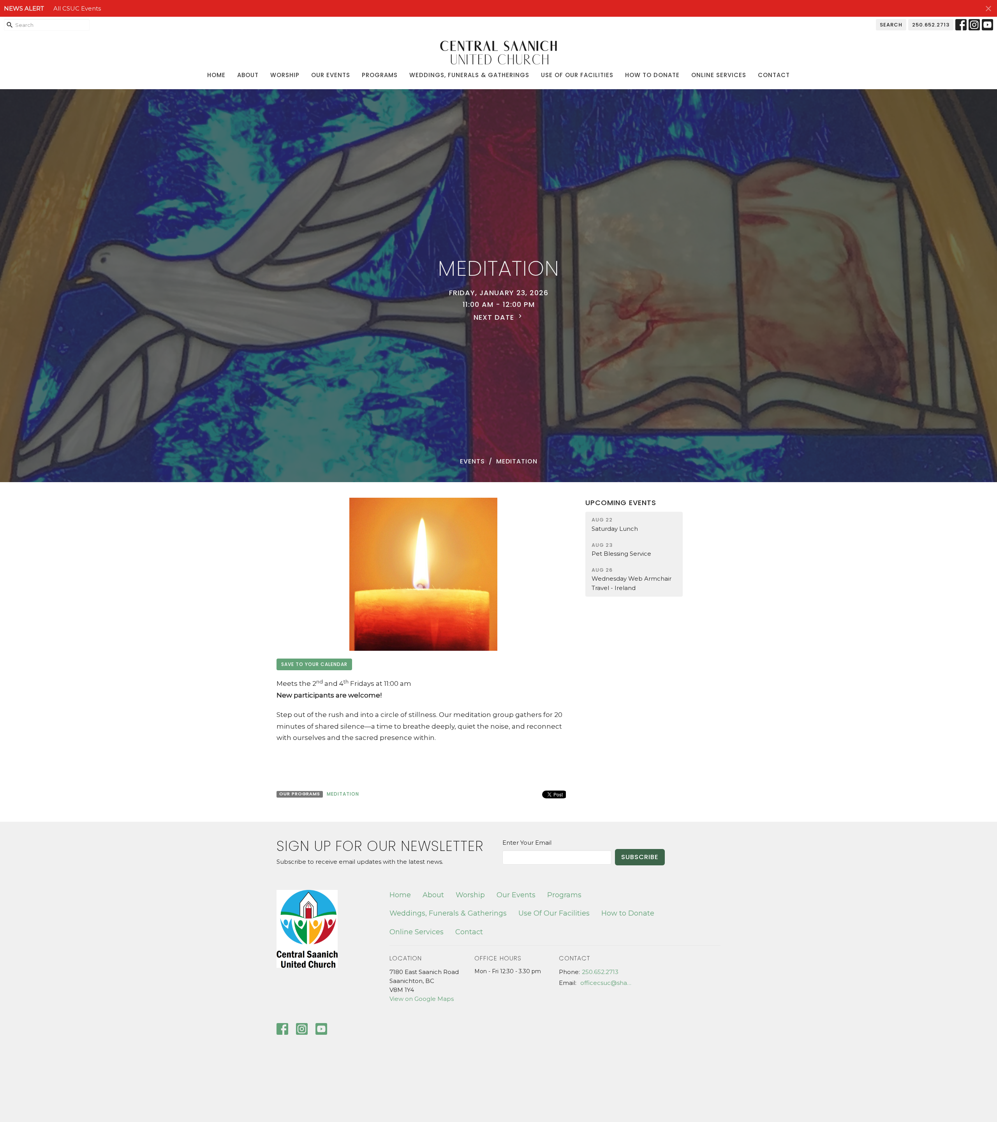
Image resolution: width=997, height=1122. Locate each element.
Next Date (495, 317)
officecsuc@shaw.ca (608, 982)
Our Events (330, 75)
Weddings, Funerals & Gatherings (469, 75)
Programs (380, 75)
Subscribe (640, 857)
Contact (774, 75)
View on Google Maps (421, 998)
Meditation (343, 794)
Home (216, 75)
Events (472, 461)
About (248, 75)
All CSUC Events (77, 8)
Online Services (718, 75)
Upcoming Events (620, 502)
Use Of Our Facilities (577, 75)
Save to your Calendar (314, 664)
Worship (284, 75)
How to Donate (652, 75)
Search (891, 24)
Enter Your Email (526, 842)
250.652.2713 (930, 24)
